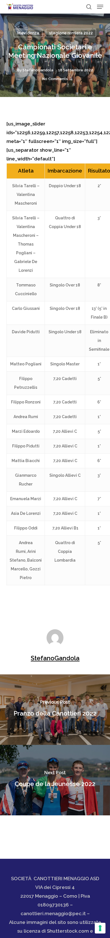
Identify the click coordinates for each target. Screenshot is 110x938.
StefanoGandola (38, 70)
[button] (100, 7)
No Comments (55, 79)
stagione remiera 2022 (71, 33)
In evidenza (28, 33)
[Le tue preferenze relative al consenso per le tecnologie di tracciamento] (100, 928)
